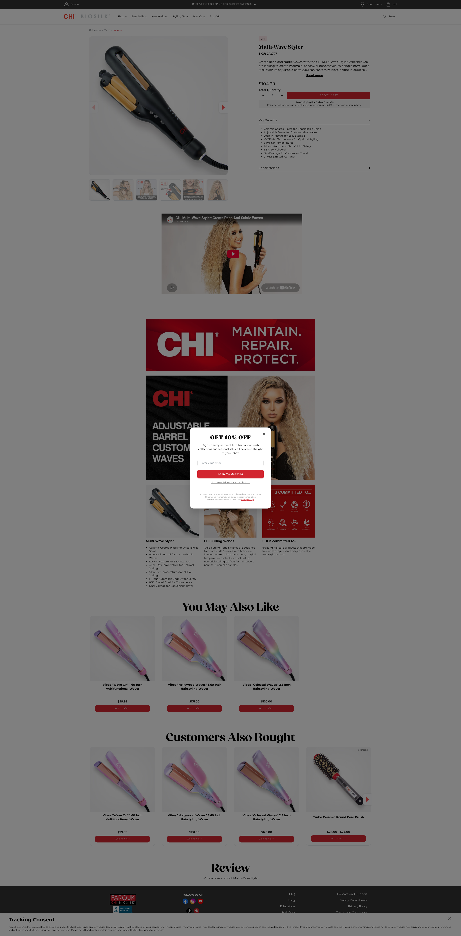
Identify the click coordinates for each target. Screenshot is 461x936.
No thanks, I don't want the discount (230, 482)
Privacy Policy (247, 499)
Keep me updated (230, 474)
